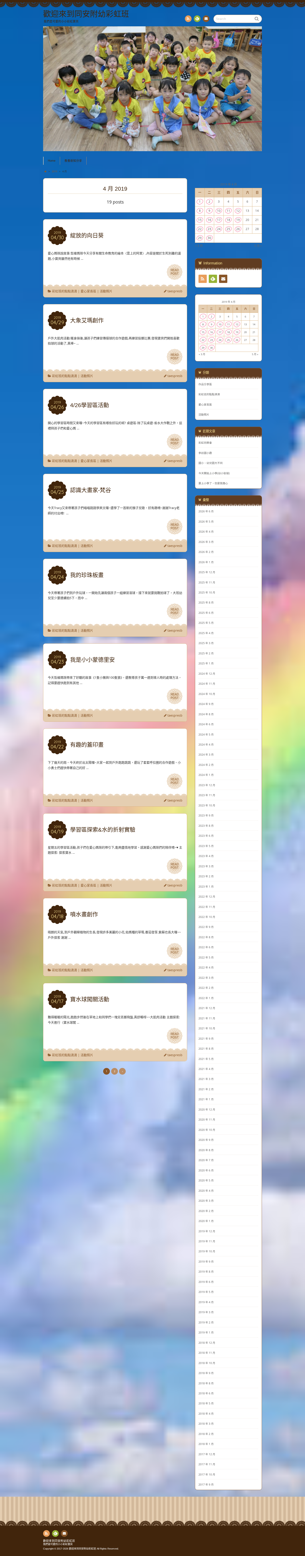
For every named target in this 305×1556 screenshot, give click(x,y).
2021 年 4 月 (206, 1069)
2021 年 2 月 (206, 1089)
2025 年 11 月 (206, 582)
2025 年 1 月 (206, 663)
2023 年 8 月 (206, 825)
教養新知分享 (73, 160)
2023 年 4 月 (206, 856)
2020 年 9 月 (206, 1140)
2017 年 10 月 (206, 1474)
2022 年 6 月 (206, 947)
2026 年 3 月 (206, 542)
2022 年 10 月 (206, 917)
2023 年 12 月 (206, 785)
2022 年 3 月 (206, 977)
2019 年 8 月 (206, 1271)
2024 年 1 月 (206, 775)
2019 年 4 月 (206, 1302)
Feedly (197, 18)
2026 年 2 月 (206, 552)
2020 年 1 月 (206, 1221)
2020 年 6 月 (206, 1170)
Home (51, 160)
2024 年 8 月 (206, 714)
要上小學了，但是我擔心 (213, 483)
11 (228, 211)
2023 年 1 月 (206, 886)
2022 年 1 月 (206, 998)
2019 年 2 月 (206, 1322)
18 (228, 220)
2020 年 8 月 (206, 1150)
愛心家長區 (88, 291)
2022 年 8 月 (206, 937)
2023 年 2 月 (206, 876)
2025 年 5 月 (206, 622)
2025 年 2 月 (206, 653)
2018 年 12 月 (206, 1342)
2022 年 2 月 (206, 987)
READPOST (175, 271)
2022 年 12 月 (206, 896)
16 (209, 220)
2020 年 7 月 (206, 1160)
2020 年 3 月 (206, 1200)
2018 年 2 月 (206, 1434)
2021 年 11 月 (206, 1018)
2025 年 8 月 (206, 602)
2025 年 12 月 (206, 572)
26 (238, 229)
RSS (188, 18)
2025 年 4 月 (206, 633)
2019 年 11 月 (206, 1241)
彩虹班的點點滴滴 (64, 291)
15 (200, 220)
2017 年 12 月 (206, 1454)
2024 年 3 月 (206, 754)
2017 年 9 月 (206, 1484)
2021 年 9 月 (206, 1038)
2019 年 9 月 (206, 1261)
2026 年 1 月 (206, 562)
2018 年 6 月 (206, 1393)
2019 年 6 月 (206, 1282)
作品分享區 (205, 384)
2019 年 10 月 (206, 1251)
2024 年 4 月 (206, 744)
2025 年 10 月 (206, 592)
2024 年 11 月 (206, 683)
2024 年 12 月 (206, 673)
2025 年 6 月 (206, 612)
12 (238, 211)
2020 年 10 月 (206, 1129)
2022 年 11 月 (206, 907)
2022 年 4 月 (206, 967)
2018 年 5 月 (206, 1403)
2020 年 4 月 (206, 1190)
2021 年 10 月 (206, 1028)
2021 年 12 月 (206, 1008)
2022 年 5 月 (206, 957)
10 (219, 211)
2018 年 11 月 (206, 1352)
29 (200, 238)
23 (209, 229)
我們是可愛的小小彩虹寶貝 (58, 1544)
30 (209, 238)
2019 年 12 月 (206, 1231)
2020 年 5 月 (206, 1180)
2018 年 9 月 (206, 1373)
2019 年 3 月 (206, 1312)
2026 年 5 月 (206, 521)
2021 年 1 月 (206, 1099)
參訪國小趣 (205, 453)
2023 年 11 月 (206, 795)
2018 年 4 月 (206, 1413)
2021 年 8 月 (206, 1048)
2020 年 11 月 (206, 1119)
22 (200, 229)
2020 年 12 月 (206, 1109)
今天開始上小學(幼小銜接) (214, 473)
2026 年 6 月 (206, 511)
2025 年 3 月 (206, 643)
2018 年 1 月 (206, 1444)
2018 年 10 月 (206, 1363)
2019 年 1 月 (206, 1332)
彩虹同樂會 (205, 442)
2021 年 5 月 (206, 1059)
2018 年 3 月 (206, 1423)
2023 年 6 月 (206, 835)
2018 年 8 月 (206, 1383)
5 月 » (258, 246)
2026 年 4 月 (206, 531)
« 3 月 (199, 246)
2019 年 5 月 (206, 1292)
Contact (206, 18)
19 (238, 220)
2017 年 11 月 (206, 1464)
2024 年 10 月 (206, 694)
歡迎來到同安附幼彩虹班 (59, 1540)
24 (219, 229)
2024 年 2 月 (206, 765)
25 (228, 229)
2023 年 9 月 (206, 815)
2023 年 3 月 (206, 866)
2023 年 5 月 (206, 846)
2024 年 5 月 (206, 734)
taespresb (174, 291)
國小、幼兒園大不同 (210, 463)
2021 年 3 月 (206, 1079)
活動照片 (106, 291)
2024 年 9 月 (206, 704)
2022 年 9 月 (206, 927)
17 (219, 220)
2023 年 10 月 (206, 805)
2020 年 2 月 (206, 1211)
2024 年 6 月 (206, 724)
